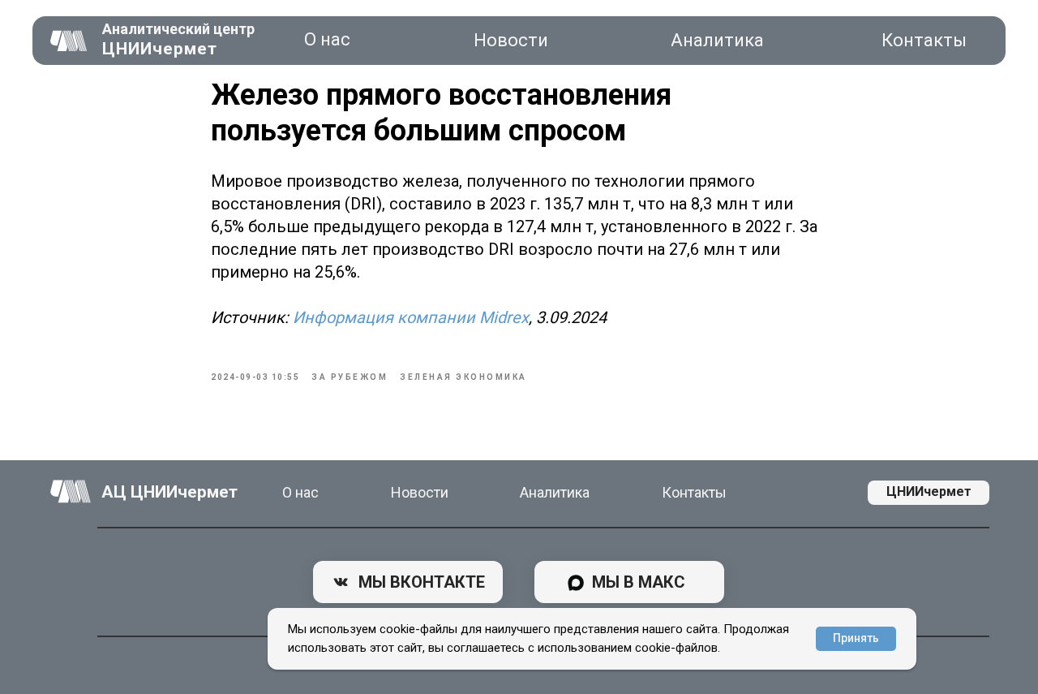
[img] (69, 41)
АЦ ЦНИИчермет (169, 492)
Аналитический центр (178, 28)
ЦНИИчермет (159, 48)
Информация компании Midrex (411, 317)
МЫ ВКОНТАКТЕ (421, 582)
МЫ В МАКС (638, 582)
